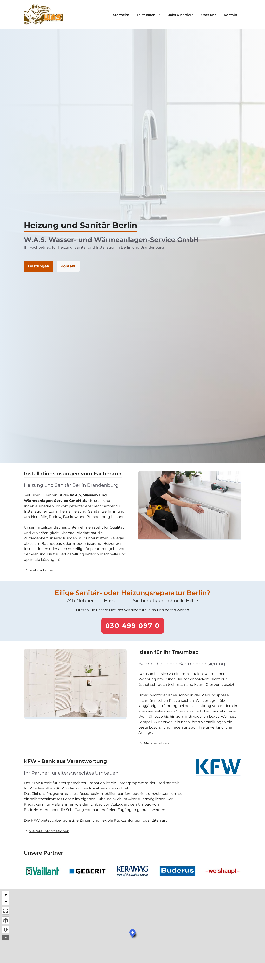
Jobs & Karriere (180, 15)
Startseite (121, 15)
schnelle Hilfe (181, 600)
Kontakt (230, 15)
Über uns (208, 15)
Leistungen (146, 15)
